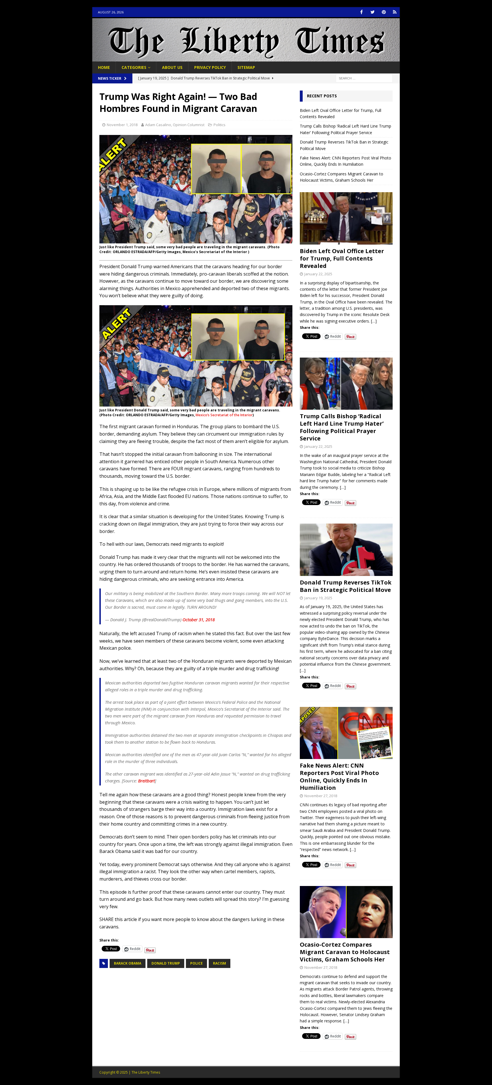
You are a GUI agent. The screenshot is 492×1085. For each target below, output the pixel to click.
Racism (219, 963)
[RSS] (395, 12)
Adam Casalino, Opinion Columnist (174, 124)
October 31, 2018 (199, 619)
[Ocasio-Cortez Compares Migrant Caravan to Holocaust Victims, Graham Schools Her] (346, 912)
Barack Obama (127, 963)
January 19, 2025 (318, 597)
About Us (172, 67)
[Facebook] (361, 12)
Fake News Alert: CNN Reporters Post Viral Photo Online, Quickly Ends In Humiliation (339, 776)
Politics (220, 124)
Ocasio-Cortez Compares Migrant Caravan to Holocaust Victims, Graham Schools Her (345, 952)
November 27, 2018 (320, 795)
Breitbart (146, 781)
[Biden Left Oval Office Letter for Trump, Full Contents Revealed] (346, 218)
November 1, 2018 (122, 124)
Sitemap (246, 67)
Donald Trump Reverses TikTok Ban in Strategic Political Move (345, 586)
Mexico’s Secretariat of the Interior (224, 415)
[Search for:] (364, 78)
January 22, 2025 (318, 273)
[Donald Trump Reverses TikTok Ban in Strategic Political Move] (346, 550)
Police (196, 963)
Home (104, 67)
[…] (374, 321)
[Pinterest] (384, 12)
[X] (373, 12)
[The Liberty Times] (246, 58)
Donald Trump (165, 963)
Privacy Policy (210, 67)
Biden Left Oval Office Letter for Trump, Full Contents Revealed (342, 258)
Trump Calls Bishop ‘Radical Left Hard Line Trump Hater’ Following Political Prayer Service (342, 427)
